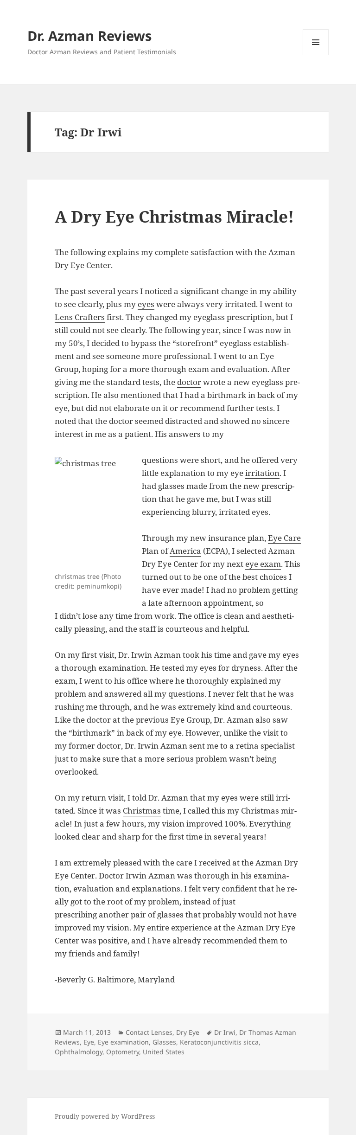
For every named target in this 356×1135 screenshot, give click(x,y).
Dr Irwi (224, 1032)
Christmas (142, 810)
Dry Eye (187, 1032)
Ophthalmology (78, 1051)
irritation (262, 473)
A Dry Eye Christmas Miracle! (174, 216)
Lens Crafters (80, 317)
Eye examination (123, 1042)
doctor (189, 382)
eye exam (263, 563)
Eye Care (284, 537)
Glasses (164, 1042)
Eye (88, 1042)
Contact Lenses (149, 1032)
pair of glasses (157, 914)
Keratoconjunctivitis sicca (219, 1042)
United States (163, 1051)
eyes (146, 304)
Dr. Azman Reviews (89, 35)
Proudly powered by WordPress (105, 1116)
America (185, 550)
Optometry (122, 1051)
